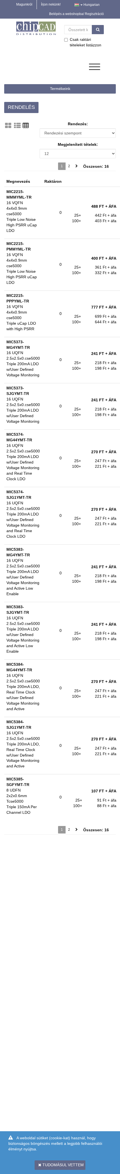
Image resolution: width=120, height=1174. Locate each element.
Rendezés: (78, 124)
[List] (17, 125)
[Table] (26, 125)
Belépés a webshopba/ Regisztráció (76, 14)
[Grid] (8, 125)
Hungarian (91, 5)
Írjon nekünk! (51, 4)
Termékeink (60, 88)
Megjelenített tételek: (78, 144)
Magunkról (24, 4)
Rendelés (21, 107)
